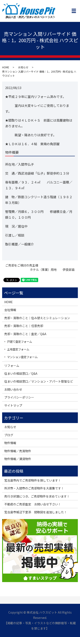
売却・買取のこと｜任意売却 (23, 326)
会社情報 (10, 310)
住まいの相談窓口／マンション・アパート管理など (38, 381)
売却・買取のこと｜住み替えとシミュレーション (37, 318)
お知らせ (23, 67)
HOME (5, 67)
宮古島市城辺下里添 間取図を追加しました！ (35, 512)
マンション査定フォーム (22, 357)
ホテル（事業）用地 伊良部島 (52, 270)
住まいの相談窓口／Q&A (20, 373)
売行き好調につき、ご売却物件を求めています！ (37, 496)
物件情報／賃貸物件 (17, 459)
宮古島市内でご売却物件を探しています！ (32, 480)
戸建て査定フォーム (19, 341)
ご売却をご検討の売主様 (21, 265)
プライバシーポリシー (19, 397)
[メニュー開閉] (74, 11)
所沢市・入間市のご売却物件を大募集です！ (34, 488)
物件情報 (10, 443)
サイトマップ (13, 405)
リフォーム (11, 365)
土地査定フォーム (18, 349)
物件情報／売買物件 (17, 451)
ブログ (8, 435)
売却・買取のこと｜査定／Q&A (25, 334)
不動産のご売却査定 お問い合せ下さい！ (32, 504)
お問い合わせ (13, 389)
